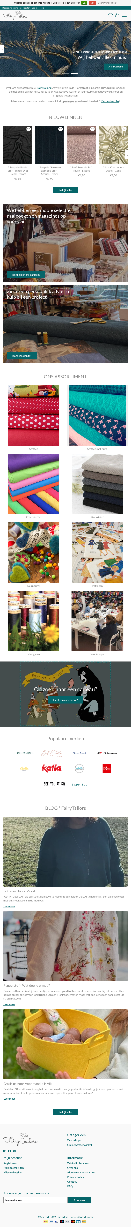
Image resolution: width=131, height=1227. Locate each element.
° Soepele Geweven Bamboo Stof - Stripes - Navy (49, 170)
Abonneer (79, 1200)
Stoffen (33, 448)
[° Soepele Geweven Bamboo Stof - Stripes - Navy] (49, 145)
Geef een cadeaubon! (65, 699)
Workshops (97, 654)
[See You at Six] (54, 784)
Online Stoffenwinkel (79, 1144)
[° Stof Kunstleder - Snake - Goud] (113, 145)
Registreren (10, 1163)
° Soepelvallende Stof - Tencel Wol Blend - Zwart (18, 170)
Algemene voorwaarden (81, 1172)
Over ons (72, 1167)
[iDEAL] (45, 1222)
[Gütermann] (107, 753)
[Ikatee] (24, 768)
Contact (72, 1181)
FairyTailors (44, 87)
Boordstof (97, 517)
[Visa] (51, 1222)
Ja (84, 3)
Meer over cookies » (108, 3)
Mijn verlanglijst (12, 1172)
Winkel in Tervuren (78, 1163)
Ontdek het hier (110, 101)
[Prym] (107, 768)
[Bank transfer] (67, 1222)
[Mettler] (79, 768)
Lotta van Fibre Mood (19, 891)
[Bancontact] (56, 1222)
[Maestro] (62, 1222)
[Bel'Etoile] (51, 753)
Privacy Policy (75, 1176)
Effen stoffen (33, 517)
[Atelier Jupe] (24, 753)
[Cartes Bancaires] (78, 1222)
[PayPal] (84, 1222)
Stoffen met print (97, 448)
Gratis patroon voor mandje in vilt (27, 1084)
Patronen (97, 585)
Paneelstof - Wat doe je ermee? (26, 985)
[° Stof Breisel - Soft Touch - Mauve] (81, 145)
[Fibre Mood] (79, 753)
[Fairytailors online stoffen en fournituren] (15, 15)
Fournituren (33, 585)
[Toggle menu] (124, 15)
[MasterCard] (73, 1222)
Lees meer (9, 906)
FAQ (70, 1186)
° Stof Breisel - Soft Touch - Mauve (81, 169)
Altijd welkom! (115, 66)
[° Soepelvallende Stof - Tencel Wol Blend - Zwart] (17, 145)
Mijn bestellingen (13, 1167)
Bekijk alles (65, 190)
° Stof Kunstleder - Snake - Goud (113, 169)
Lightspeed (88, 1217)
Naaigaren (33, 654)
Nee (92, 3)
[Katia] (51, 768)
